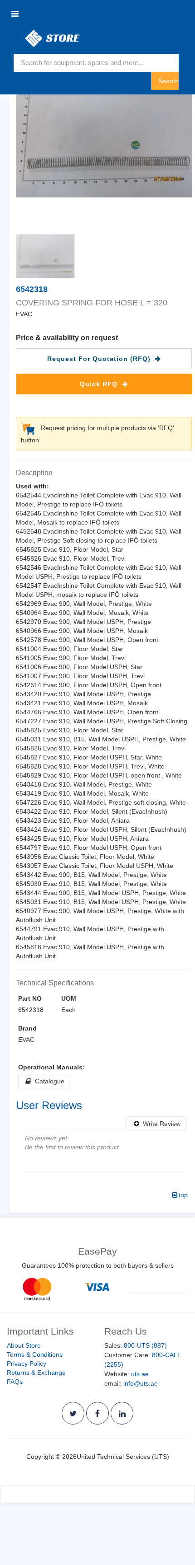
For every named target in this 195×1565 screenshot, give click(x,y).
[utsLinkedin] (122, 1413)
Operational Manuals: (51, 1067)
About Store (24, 1345)
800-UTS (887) (145, 1345)
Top (182, 1195)
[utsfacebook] (97, 1413)
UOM (68, 998)
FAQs (15, 1381)
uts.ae (140, 1374)
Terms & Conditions (35, 1354)
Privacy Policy (26, 1363)
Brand (27, 1028)
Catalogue (47, 1081)
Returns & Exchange (36, 1372)
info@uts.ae (140, 1383)
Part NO (30, 998)
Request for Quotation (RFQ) (100, 358)
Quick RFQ (100, 384)
